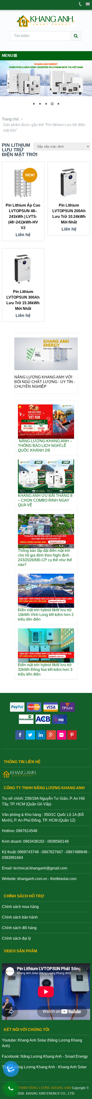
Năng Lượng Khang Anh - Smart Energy (54, 1056)
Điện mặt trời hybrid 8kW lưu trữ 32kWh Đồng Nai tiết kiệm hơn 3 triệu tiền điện (45, 669)
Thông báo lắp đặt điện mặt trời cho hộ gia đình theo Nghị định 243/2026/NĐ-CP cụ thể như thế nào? (45, 558)
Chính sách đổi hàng (19, 928)
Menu (7, 56)
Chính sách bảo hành (20, 917)
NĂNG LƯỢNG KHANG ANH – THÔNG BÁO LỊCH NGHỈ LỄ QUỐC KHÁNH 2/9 (45, 445)
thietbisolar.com (63, 879)
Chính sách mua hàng (20, 907)
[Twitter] (30, 735)
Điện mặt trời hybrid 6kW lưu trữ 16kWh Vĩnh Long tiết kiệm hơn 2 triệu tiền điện (46, 614)
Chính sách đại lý (16, 938)
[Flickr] (61, 735)
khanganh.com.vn (32, 879)
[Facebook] (20, 735)
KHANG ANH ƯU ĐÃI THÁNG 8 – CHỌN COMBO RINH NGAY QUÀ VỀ (45, 500)
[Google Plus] (51, 735)
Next (71, 369)
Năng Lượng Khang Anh (34, 1067)
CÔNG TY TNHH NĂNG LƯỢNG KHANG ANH (37, 1088)
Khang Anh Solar (72, 1067)
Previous (20, 369)
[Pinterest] (72, 735)
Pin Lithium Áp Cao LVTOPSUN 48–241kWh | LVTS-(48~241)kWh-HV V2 (23, 216)
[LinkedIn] (41, 735)
